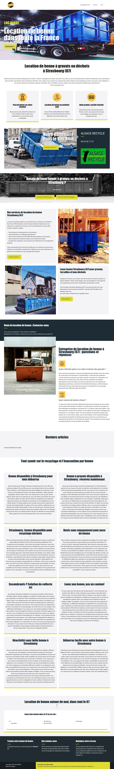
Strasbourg (47, 721)
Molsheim (79, 721)
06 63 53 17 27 (86, 5)
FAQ (102, 5)
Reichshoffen (48, 723)
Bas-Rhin (14, 723)
